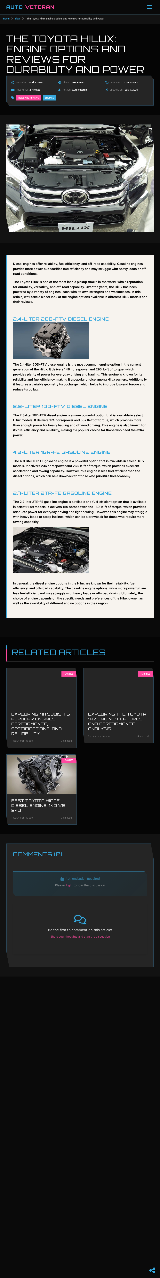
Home (6, 18)
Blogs (17, 18)
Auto (30, 7)
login (69, 885)
